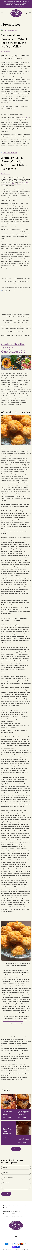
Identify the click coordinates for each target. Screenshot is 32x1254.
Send (6, 1193)
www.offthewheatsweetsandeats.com (12, 448)
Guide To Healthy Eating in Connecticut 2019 (13, 347)
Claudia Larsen (5, 174)
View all (16, 1149)
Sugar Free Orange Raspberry (7, 1131)
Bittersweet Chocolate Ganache (23, 1138)
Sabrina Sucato (5, 51)
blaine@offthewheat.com (18, 1216)
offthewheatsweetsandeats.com (13, 1020)
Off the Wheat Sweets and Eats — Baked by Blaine (14, 182)
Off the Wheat (23, 117)
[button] (2, 13)
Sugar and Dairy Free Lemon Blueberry (7, 1113)
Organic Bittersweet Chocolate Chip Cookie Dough (23, 1113)
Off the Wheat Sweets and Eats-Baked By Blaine (15, 1249)
